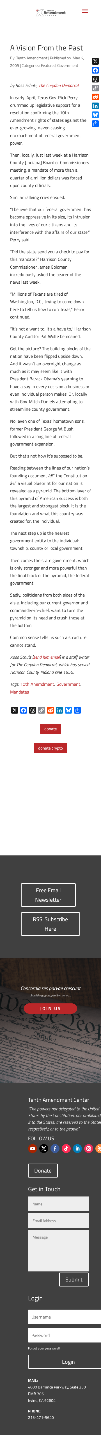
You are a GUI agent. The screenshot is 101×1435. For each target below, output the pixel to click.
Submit (73, 1279)
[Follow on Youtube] (32, 1148)
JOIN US (50, 1008)
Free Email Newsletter (48, 895)
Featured (48, 65)
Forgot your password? (44, 1348)
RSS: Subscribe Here (50, 924)
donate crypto (50, 748)
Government (67, 65)
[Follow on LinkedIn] (77, 1148)
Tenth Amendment (31, 58)
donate (50, 729)
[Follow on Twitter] (43, 1148)
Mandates (19, 692)
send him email (46, 657)
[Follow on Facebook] (54, 1148)
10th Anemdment (37, 684)
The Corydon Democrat (58, 85)
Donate (43, 1170)
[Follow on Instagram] (88, 1148)
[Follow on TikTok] (66, 1148)
